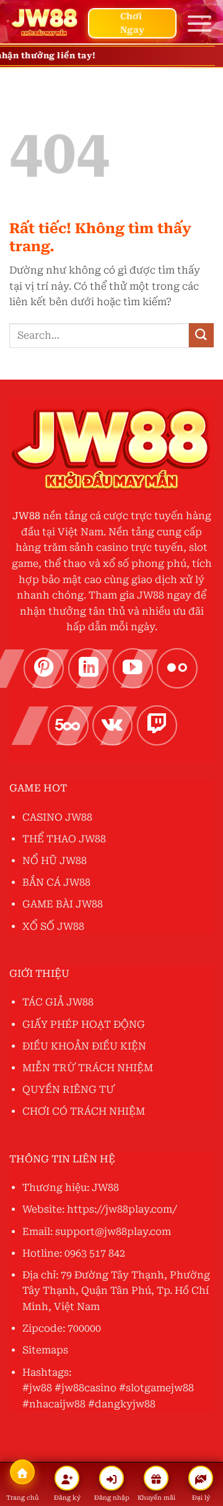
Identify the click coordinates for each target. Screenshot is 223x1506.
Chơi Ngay (132, 23)
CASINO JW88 (57, 817)
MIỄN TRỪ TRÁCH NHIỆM (87, 1068)
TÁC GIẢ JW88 (58, 1002)
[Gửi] (201, 335)
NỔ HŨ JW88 (54, 861)
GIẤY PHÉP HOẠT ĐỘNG (83, 1024)
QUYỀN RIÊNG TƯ (68, 1089)
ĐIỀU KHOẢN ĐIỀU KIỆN (84, 1046)
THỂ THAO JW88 (64, 839)
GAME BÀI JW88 (62, 904)
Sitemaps (45, 1350)
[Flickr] (177, 668)
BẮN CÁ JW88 (56, 882)
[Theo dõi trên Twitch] (157, 725)
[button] (199, 23)
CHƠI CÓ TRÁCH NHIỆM (83, 1111)
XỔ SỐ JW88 (53, 926)
